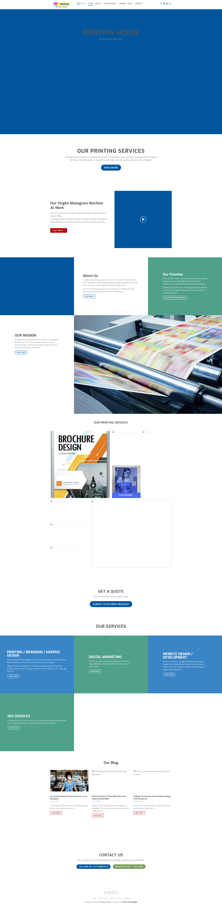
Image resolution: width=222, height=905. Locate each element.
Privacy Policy (116, 898)
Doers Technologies (129, 902)
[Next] (175, 789)
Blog (130, 4)
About (98, 4)
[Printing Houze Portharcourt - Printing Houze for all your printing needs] (61, 4)
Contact (139, 4)
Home (90, 4)
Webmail (126, 898)
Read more (56, 813)
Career (122, 4)
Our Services (109, 4)
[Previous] (47, 789)
